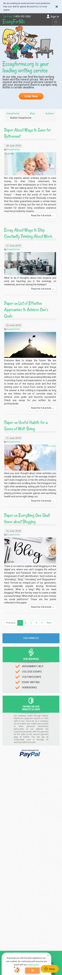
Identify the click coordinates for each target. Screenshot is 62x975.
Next (49, 622)
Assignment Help (32, 666)
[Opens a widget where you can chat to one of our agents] (50, 969)
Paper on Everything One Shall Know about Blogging (27, 518)
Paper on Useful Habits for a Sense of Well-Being (26, 425)
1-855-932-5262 (22, 16)
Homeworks (29, 687)
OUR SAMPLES (31, 638)
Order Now (31, 96)
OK (32, 970)
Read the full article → (42, 215)
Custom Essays (31, 676)
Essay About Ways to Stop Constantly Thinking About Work (28, 233)
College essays (32, 671)
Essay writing (31, 682)
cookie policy (33, 965)
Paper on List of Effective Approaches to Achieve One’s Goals (26, 309)
